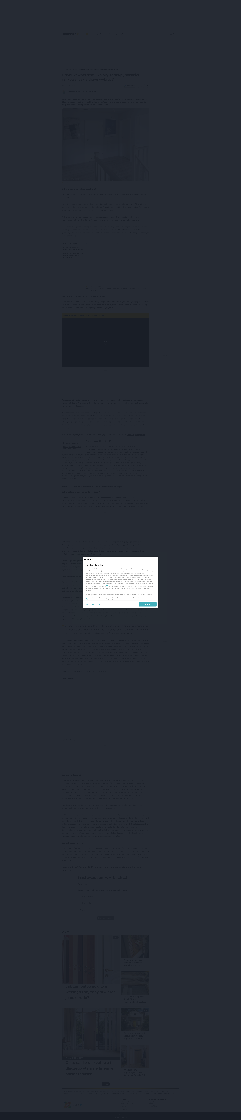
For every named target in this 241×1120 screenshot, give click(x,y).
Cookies (97, 599)
